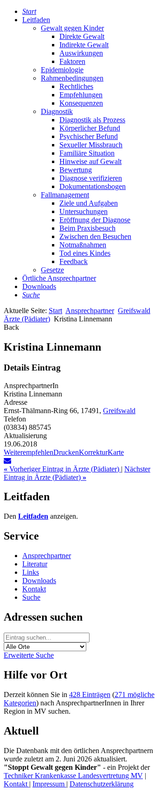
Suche (31, 597)
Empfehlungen (81, 95)
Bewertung (75, 170)
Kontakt (34, 589)
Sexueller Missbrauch (90, 145)
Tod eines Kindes (84, 253)
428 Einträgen (89, 694)
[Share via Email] (7, 461)
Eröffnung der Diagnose (94, 220)
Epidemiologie (62, 70)
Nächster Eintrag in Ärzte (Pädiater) (77, 473)
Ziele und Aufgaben (88, 203)
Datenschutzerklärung (102, 784)
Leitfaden (36, 20)
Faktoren (72, 61)
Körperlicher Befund (89, 128)
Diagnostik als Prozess (92, 120)
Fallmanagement (65, 195)
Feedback (73, 261)
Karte (116, 452)
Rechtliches (76, 86)
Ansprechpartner (89, 310)
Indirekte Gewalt (84, 45)
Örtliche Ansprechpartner (59, 278)
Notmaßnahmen (82, 245)
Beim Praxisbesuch (87, 228)
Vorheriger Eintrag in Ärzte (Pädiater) (62, 469)
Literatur (34, 564)
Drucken (66, 452)
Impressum (49, 784)
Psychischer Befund (88, 136)
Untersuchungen (83, 211)
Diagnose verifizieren (90, 178)
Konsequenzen (81, 103)
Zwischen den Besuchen (95, 236)
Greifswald (134, 310)
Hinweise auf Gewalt (90, 161)
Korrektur (93, 452)
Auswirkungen (81, 53)
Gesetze (52, 270)
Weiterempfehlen (28, 452)
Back (11, 327)
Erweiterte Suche (29, 655)
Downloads (39, 286)
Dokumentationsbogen (92, 186)
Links (30, 572)
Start (55, 310)
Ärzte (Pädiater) (27, 319)
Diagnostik (57, 111)
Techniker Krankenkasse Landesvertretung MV (73, 775)
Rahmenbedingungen (72, 78)
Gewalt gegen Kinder (72, 28)
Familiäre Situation (87, 153)
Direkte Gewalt (81, 36)
